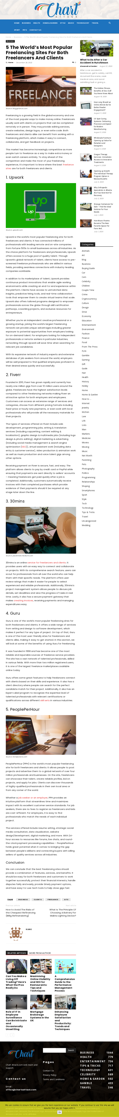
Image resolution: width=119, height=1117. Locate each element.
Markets (86, 433)
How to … (86, 399)
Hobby (85, 385)
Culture (85, 303)
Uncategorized (89, 521)
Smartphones (88, 490)
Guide (85, 368)
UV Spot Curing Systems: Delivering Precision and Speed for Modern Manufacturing (102, 124)
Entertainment (89, 324)
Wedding (86, 525)
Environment (88, 329)
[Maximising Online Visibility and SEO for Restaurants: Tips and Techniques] (41, 966)
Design (85, 307)
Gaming (85, 359)
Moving (85, 446)
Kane (10, 62)
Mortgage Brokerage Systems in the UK (39, 1016)
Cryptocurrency (89, 298)
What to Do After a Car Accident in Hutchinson (94, 61)
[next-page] (12, 1035)
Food (84, 342)
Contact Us (35, 30)
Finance (85, 338)
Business (26, 23)
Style (62, 23)
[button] (109, 23)
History (85, 381)
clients (38, 899)
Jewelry (85, 407)
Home (8, 37)
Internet (86, 403)
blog (84, 259)
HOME (16, 23)
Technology (83, 23)
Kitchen (85, 412)
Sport (17, 30)
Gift (83, 364)
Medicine (86, 438)
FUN (84, 351)
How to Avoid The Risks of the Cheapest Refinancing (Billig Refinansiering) (21, 912)
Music (71, 23)
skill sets (45, 700)
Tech (84, 503)
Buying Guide (88, 268)
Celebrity (86, 281)
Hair (84, 372)
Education (87, 320)
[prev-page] (7, 1035)
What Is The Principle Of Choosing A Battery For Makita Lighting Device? (62, 912)
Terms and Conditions (54, 1079)
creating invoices (23, 600)
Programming (88, 477)
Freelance (53, 899)
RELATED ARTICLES (17, 953)
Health (36, 23)
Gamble (85, 355)
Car (83, 54)
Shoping (86, 486)
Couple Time (88, 290)
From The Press (90, 346)
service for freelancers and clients (46, 562)
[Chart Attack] (59, 9)
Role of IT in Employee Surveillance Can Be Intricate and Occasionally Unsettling (16, 1020)
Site (66, 899)
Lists (84, 425)
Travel (95, 23)
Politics (85, 473)
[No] (115, 1109)
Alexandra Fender (88, 66)
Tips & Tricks (88, 512)
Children (86, 285)
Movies (85, 442)
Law (84, 416)
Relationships (88, 481)
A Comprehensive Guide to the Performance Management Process (65, 983)
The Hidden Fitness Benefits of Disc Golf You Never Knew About (103, 91)
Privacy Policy (49, 1075)
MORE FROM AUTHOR (40, 953)
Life (83, 420)
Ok (59, 1112)
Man (84, 429)
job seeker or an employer (33, 797)
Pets (25, 30)
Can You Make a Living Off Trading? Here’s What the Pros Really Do (16, 982)
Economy (86, 316)
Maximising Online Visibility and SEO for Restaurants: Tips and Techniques (40, 983)
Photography (88, 468)
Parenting (86, 460)
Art (83, 255)
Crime (85, 294)
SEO (24, 446)
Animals (86, 250)
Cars (84, 277)
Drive (84, 311)
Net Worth (87, 455)
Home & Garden (50, 23)
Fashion (86, 333)
